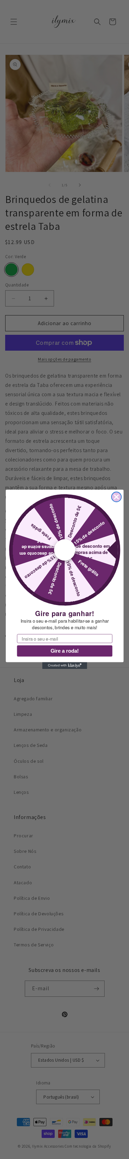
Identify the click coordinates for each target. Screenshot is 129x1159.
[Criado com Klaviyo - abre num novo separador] (64, 665)
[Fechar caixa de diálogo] (116, 497)
